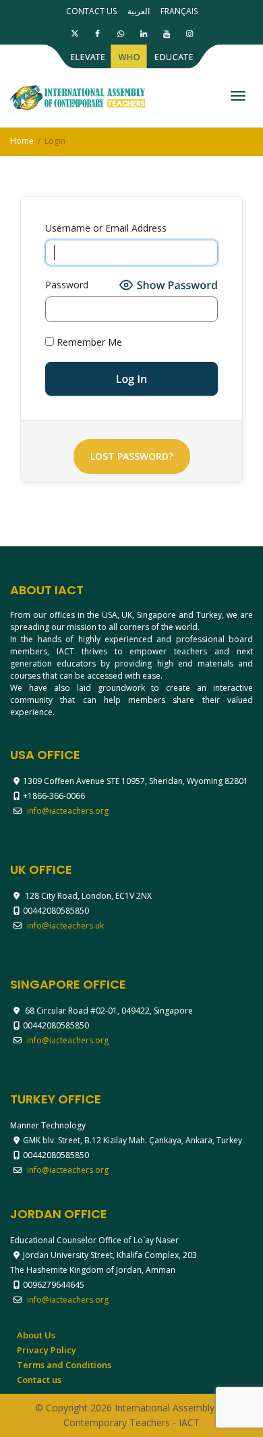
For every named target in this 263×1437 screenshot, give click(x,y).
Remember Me (88, 342)
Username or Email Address (106, 227)
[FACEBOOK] (97, 33)
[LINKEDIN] (143, 33)
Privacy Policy (46, 1350)
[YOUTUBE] (166, 33)
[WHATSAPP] (120, 33)
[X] (74, 33)
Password (66, 284)
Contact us (91, 11)
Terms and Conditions (64, 1365)
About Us (36, 1335)
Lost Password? (131, 456)
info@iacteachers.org (68, 810)
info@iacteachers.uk (65, 925)
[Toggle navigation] (238, 95)
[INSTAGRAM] (189, 33)
